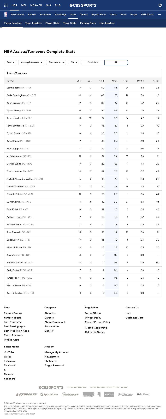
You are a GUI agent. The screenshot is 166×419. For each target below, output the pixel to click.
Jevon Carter (13, 255)
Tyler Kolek (12, 209)
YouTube (9, 352)
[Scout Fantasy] (125, 394)
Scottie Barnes (14, 87)
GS (89, 81)
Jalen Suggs (13, 148)
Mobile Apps (11, 339)
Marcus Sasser (14, 285)
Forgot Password (54, 365)
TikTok (7, 356)
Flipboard (9, 378)
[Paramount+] (70, 393)
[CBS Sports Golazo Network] (109, 387)
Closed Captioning (96, 327)
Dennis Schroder (15, 186)
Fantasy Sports (12, 317)
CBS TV (49, 330)
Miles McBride (14, 247)
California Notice (95, 332)
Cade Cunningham (16, 95)
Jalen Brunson (14, 103)
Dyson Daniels (14, 133)
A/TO (155, 81)
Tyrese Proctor (14, 277)
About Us (49, 313)
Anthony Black (14, 217)
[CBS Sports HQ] (76, 387)
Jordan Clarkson (15, 262)
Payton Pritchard (15, 125)
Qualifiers (93, 62)
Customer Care (134, 317)
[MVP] (109, 393)
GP (78, 81)
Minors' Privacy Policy (97, 322)
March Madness (13, 335)
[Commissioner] (92, 393)
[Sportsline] (49, 394)
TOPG (139, 81)
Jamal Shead (13, 141)
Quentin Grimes (15, 194)
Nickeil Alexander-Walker (20, 179)
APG (114, 81)
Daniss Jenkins (14, 171)
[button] (6, 5)
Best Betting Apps (14, 326)
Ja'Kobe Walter (14, 224)
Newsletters (51, 356)
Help (128, 313)
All (116, 62)
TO (125, 81)
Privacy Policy (93, 317)
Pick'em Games (13, 313)
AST (101, 81)
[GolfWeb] (143, 394)
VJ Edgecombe (14, 156)
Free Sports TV (13, 322)
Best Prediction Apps (16, 330)
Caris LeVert (13, 239)
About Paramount (54, 322)
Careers (49, 317)
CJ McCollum (14, 201)
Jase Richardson (15, 293)
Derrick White (14, 163)
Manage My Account (56, 352)
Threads (8, 374)
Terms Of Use (93, 313)
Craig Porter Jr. (14, 270)
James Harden (14, 118)
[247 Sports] (26, 394)
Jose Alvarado (14, 232)
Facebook (9, 365)
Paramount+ (51, 326)
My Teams (50, 361)
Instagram (10, 361)
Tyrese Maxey (14, 110)
